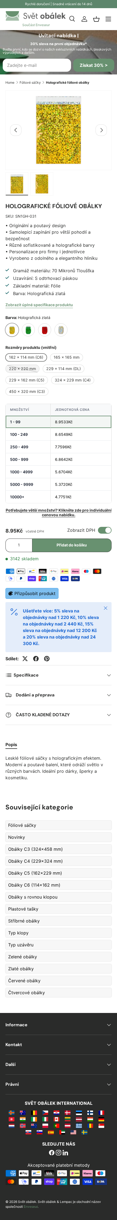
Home (9, 82)
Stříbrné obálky (24, 921)
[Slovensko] (28, 1132)
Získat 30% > (94, 65)
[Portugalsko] (56, 1125)
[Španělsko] (51, 1132)
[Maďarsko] (90, 1119)
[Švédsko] (84, 1132)
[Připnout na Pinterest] (46, 658)
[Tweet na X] (25, 658)
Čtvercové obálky (26, 992)
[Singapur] (101, 1125)
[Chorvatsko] (56, 1112)
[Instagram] (58, 1153)
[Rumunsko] (90, 1125)
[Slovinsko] (39, 1132)
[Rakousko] (67, 1125)
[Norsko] (23, 1125)
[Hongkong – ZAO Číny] (11, 1119)
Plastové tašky (23, 909)
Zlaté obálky (21, 968)
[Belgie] (34, 1112)
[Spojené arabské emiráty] (62, 1132)
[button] (96, 19)
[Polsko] (45, 1125)
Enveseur (31, 1207)
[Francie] (101, 1112)
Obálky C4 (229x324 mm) (35, 861)
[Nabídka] (108, 19)
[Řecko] (79, 1125)
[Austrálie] (23, 1112)
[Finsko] (90, 1112)
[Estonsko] (79, 1112)
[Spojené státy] (73, 1132)
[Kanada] (56, 1119)
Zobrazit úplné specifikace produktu (39, 304)
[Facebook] (51, 1153)
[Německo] (101, 1119)
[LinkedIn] (65, 1153)
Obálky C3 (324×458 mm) (35, 849)
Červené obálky (24, 980)
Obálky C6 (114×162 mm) (34, 885)
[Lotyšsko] (79, 1119)
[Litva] (67, 1119)
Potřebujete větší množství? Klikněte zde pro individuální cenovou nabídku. (59, 512)
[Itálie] (45, 1119)
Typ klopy (18, 933)
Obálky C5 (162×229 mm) (35, 873)
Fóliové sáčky (30, 82)
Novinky (16, 837)
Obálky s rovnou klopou (32, 897)
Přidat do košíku (72, 545)
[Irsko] (34, 1119)
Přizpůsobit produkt (35, 593)
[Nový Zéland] (34, 1125)
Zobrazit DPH (81, 530)
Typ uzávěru (20, 944)
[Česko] (45, 1112)
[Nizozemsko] (11, 1125)
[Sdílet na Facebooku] (35, 658)
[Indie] (23, 1119)
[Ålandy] (11, 1112)
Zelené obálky (22, 956)
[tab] (11, 744)
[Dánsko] (67, 1112)
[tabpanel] (58, 768)
